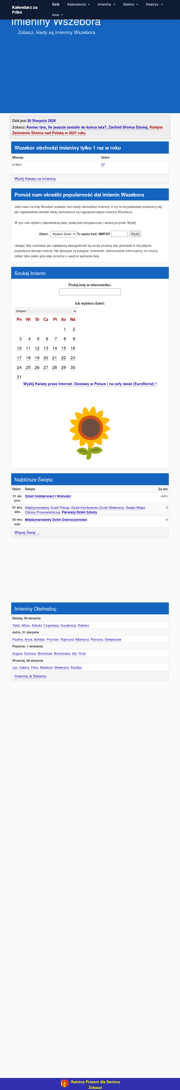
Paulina (17, 639)
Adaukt (37, 625)
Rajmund (67, 639)
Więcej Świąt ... (27, 532)
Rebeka (83, 625)
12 (37, 348)
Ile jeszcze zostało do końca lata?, (78, 127)
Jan (15, 667)
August (17, 653)
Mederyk (46, 667)
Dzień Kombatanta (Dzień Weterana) (97, 507)
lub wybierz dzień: (90, 303)
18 (28, 357)
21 (54, 357)
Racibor (76, 667)
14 (54, 348)
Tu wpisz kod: (87, 234)
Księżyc (153, 4)
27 (103, 164)
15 (63, 348)
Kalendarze (77, 4)
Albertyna (82, 639)
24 (19, 367)
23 (72, 357)
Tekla (16, 625)
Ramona (97, 639)
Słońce (129, 4)
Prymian (53, 639)
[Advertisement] (90, 69)
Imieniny (105, 4)
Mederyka (61, 667)
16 (72, 348)
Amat (28, 639)
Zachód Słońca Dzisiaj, (129, 127)
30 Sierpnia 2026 (41, 120)
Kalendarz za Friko (25, 9)
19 (37, 357)
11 (28, 348)
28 (54, 367)
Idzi (74, 653)
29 (63, 367)
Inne (56, 15)
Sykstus (30, 653)
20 (45, 357)
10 (19, 348)
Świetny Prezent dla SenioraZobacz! (95, 1084)
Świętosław (113, 639)
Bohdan (39, 639)
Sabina (24, 667)
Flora (34, 667)
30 (72, 367)
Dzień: (44, 234)
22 (63, 357)
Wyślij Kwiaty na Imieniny (35, 178)
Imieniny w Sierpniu (30, 676)
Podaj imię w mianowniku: (90, 284)
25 (28, 367)
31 (19, 376)
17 (19, 357)
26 (37, 367)
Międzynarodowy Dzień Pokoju (47, 507)
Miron (26, 625)
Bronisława (62, 653)
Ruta (82, 653)
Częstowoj (51, 625)
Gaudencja (68, 625)
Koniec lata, (37, 127)
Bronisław (45, 653)
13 (45, 348)
